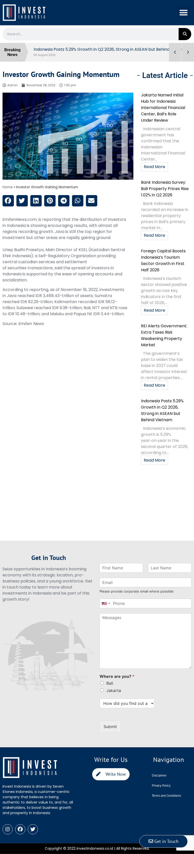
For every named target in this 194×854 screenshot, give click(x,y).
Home (8, 192)
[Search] (185, 34)
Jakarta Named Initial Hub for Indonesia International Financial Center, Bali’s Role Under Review (163, 113)
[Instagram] (8, 835)
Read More (154, 172)
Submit (110, 731)
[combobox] (105, 608)
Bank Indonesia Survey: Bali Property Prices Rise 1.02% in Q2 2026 (165, 194)
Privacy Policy (161, 791)
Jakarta (113, 695)
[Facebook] (20, 835)
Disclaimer (159, 781)
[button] (183, 12)
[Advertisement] (68, 510)
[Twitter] (33, 835)
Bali (109, 688)
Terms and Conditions (166, 801)
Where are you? (117, 681)
